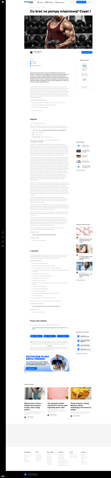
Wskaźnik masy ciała (84, 336)
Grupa (3, 475)
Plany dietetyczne (39, 458)
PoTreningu (32, 7)
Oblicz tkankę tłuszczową (85, 349)
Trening (43, 7)
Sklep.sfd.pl (49, 454)
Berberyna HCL (84, 75)
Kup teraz (85, 87)
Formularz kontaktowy (74, 455)
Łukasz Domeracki (30, 416)
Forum (82, 464)
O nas (25, 454)
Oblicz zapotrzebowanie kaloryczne (85, 340)
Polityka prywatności (27, 455)
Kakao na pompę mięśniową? (85, 156)
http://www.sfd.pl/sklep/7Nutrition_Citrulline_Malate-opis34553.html (46, 306)
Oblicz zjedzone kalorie (85, 345)
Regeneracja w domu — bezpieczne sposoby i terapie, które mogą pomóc (33, 406)
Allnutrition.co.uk (50, 464)
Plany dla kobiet (38, 455)
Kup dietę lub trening (81, 2)
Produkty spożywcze (84, 457)
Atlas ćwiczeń (83, 454)
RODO (25, 458)
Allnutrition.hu (49, 461)
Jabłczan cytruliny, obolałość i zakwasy (85, 146)
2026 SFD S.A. (35, 473)
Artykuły (38, 7)
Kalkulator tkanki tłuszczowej (63, 462)
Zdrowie (25, 401)
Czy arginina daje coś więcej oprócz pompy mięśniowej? (86, 151)
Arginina (34, 61)
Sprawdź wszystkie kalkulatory (81, 353)
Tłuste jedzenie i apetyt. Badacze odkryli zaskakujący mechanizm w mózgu (81, 406)
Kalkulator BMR (61, 455)
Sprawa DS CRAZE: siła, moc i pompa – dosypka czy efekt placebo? (86, 166)
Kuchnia (82, 455)
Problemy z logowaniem (74, 457)
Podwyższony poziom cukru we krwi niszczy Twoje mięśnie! (85, 241)
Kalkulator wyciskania (62, 464)
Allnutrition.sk (49, 458)
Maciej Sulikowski (38, 51)
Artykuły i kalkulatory (49, 2)
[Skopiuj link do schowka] (79, 52)
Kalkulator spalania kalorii (62, 461)
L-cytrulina (34, 63)
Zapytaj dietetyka (84, 462)
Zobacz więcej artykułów (80, 170)
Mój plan (3, 237)
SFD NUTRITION (84, 73)
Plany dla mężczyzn (39, 457)
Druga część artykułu (36, 65)
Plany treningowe (39, 460)
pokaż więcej (49, 345)
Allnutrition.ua (49, 462)
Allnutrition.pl (49, 455)
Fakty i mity (83, 460)
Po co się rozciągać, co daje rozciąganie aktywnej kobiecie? (85, 258)
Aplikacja (25, 460)
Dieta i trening (40, 2)
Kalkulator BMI (60, 454)
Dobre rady (83, 461)
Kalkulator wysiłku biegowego (63, 465)
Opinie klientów (38, 454)
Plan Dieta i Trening (73, 454)
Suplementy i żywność (59, 2)
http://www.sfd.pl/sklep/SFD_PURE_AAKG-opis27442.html (44, 234)
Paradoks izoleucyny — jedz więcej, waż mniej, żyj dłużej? (85, 275)
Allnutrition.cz (49, 457)
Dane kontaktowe (27, 461)
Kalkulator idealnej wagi (62, 460)
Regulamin (26, 457)
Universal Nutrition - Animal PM (36, 141)
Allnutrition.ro (49, 460)
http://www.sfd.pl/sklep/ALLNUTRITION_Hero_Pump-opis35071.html (52, 130)
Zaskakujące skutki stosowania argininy (85, 161)
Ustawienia (3, 246)
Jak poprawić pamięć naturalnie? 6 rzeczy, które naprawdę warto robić (57, 405)
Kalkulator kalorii (61, 458)
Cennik (37, 461)
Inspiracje (82, 458)
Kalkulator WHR (61, 457)
